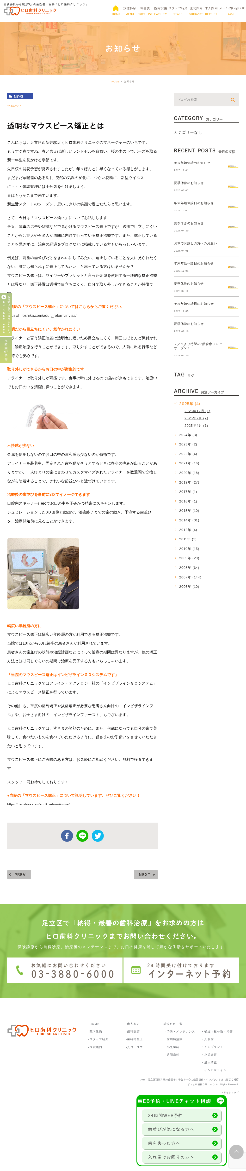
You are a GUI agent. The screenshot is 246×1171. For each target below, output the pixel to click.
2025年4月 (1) (196, 425)
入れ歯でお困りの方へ (171, 1157)
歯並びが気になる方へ (171, 1129)
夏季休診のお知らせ (189, 183)
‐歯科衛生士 (134, 1039)
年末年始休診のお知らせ (192, 163)
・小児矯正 (209, 1054)
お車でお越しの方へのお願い (195, 243)
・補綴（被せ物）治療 (217, 1031)
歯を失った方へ (164, 1143)
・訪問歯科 (171, 1054)
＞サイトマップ (230, 1092)
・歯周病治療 (173, 1039)
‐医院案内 (95, 1047)
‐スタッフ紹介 (98, 1039)
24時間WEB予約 (165, 1115)
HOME (115, 81)
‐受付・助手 (134, 1047)
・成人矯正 (209, 1062)
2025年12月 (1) (197, 411)
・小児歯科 (171, 1047)
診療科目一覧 (173, 1024)
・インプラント (212, 1047)
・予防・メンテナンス (179, 1031)
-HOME (93, 1024)
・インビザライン (214, 1070)
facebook (67, 836)
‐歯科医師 (133, 1031)
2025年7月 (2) (196, 418)
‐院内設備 (95, 1031)
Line (82, 836)
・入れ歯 (207, 1039)
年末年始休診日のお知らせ (194, 203)
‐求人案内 (134, 1024)
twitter (98, 836)
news (18, 96)
